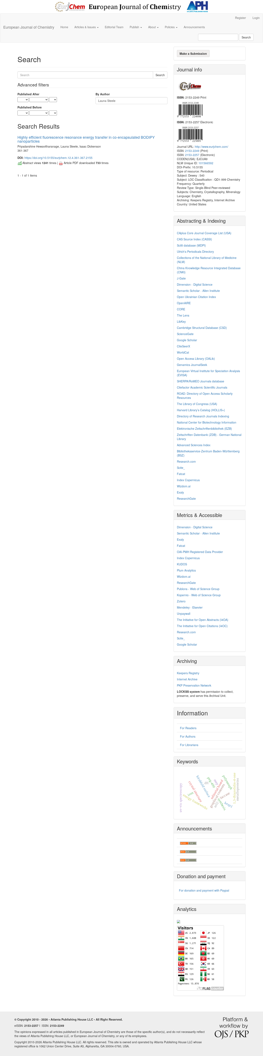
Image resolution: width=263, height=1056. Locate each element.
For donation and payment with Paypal (204, 890)
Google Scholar (187, 340)
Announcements (194, 27)
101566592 (205, 163)
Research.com (186, 461)
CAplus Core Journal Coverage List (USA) (204, 233)
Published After (28, 94)
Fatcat (181, 474)
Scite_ (181, 468)
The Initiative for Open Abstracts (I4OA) (202, 620)
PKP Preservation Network (194, 685)
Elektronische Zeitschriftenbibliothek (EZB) (204, 428)
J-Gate (181, 278)
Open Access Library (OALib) (196, 358)
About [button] (152, 27)
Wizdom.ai (183, 486)
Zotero (181, 601)
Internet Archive (187, 679)
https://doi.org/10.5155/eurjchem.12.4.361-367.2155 (58, 158)
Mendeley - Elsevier (190, 607)
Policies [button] (170, 27)
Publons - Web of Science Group (198, 589)
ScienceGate (185, 334)
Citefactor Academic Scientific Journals (202, 387)
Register (240, 18)
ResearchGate (186, 498)
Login (256, 18)
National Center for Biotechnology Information (206, 422)
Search (246, 37)
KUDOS (182, 564)
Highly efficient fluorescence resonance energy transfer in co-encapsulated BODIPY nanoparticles (86, 139)
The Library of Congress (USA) (197, 404)
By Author (103, 94)
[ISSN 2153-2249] (190, 109)
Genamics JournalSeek (192, 365)
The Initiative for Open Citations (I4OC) (202, 626)
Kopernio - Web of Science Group (199, 595)
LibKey (181, 321)
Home (64, 27)
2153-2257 (192, 155)
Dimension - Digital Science (194, 284)
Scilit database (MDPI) (191, 245)
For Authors (187, 736)
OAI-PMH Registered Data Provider (200, 552)
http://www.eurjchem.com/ (211, 146)
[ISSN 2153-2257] (190, 134)
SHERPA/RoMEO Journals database (200, 381)
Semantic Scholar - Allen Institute (198, 291)
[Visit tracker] (178, 921)
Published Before (29, 107)
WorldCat (183, 352)
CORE (181, 309)
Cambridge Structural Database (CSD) (202, 328)
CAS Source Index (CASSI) (194, 239)
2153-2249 (192, 151)
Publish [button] (135, 27)
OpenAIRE (184, 303)
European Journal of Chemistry (28, 27)
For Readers (188, 728)
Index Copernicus (188, 480)
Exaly (180, 492)
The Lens (183, 315)
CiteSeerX (183, 346)
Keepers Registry (188, 673)
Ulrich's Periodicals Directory (195, 251)
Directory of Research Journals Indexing (203, 416)
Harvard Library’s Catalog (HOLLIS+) (201, 410)
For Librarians (189, 745)
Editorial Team (114, 27)
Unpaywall (183, 613)
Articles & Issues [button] (85, 27)
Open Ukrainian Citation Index (196, 297)
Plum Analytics (186, 570)
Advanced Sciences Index (193, 445)
